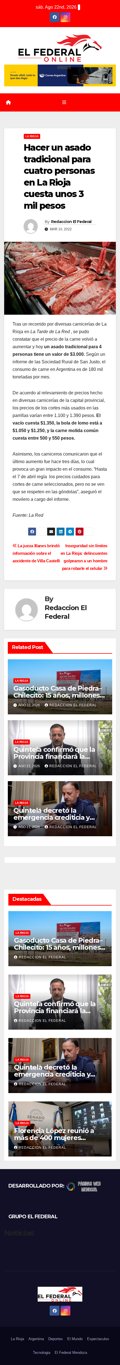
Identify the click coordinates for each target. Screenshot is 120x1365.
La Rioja (32, 136)
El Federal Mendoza (71, 1352)
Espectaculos (98, 1339)
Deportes (55, 1339)
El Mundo (75, 1339)
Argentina (36, 1339)
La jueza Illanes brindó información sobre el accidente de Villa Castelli (36, 553)
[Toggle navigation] (64, 102)
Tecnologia (41, 1352)
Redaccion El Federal (71, 221)
